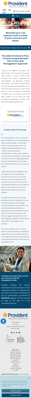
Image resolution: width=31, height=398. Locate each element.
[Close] (29, 378)
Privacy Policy (15, 366)
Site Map (15, 370)
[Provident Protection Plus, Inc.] (15, 4)
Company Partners (15, 362)
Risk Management (16, 358)
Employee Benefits (15, 357)
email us (13, 298)
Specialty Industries (15, 353)
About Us (15, 360)
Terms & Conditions (15, 368)
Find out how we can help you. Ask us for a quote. (14, 48)
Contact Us (15, 365)
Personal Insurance (15, 355)
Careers (15, 363)
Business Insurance (15, 352)
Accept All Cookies (15, 395)
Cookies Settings (15, 391)
